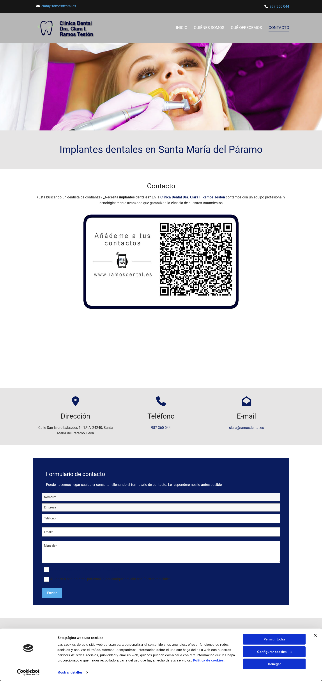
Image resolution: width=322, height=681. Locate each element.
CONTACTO (279, 27)
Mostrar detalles (70, 672)
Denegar (274, 664)
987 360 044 (279, 6)
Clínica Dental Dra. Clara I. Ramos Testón (192, 197)
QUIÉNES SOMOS (209, 27)
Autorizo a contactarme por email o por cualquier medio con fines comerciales (110, 579)
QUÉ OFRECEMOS (246, 27)
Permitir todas (274, 639)
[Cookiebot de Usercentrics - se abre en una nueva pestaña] (28, 672)
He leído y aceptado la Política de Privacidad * (85, 569)
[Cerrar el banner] (315, 635)
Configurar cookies (272, 651)
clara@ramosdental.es (58, 6)
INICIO (181, 27)
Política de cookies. (209, 660)
